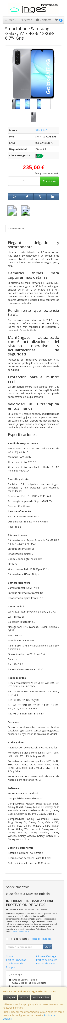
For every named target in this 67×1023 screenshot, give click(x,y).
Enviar (48, 946)
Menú (12, 20)
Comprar (49, 181)
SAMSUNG (41, 130)
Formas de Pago (45, 963)
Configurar (10, 997)
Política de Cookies (46, 959)
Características (16, 228)
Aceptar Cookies (41, 997)
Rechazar (24, 997)
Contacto (45, 20)
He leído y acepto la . (31, 938)
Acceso (27, 20)
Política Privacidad (16, 959)
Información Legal (46, 956)
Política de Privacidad (21, 931)
